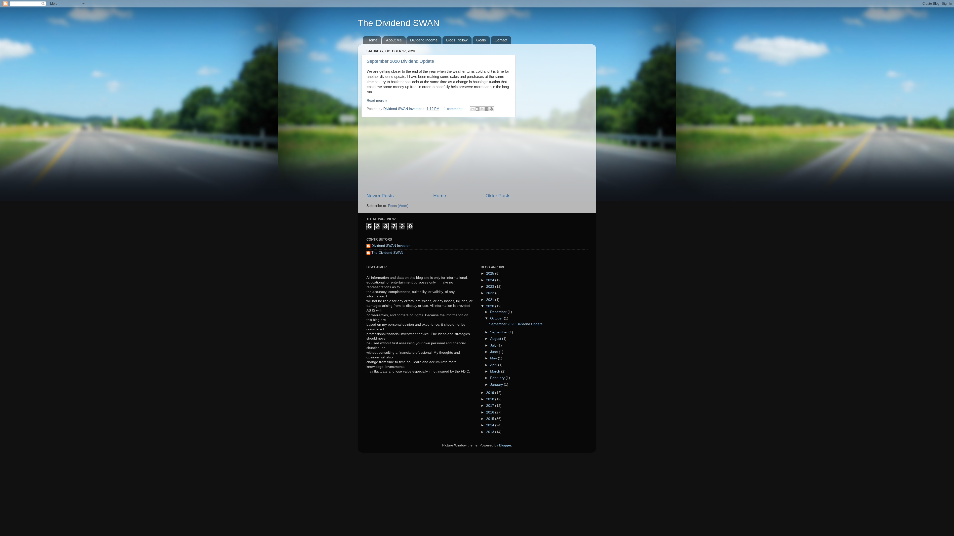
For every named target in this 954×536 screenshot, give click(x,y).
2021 (490, 300)
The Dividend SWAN (398, 23)
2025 (490, 273)
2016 (490, 412)
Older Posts (498, 195)
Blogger (505, 445)
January (497, 384)
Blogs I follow (457, 40)
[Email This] (472, 108)
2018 (490, 399)
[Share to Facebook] (486, 108)
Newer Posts (380, 195)
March (495, 371)
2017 (490, 406)
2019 (490, 393)
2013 (490, 432)
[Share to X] (481, 108)
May (494, 358)
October (497, 318)
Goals (481, 40)
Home (372, 40)
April (494, 365)
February (498, 378)
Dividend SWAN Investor (390, 246)
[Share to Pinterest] (491, 108)
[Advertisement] (438, 155)
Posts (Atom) (398, 206)
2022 (490, 293)
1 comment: (454, 109)
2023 (490, 286)
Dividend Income (423, 40)
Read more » (377, 100)
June (494, 352)
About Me (394, 40)
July (493, 345)
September (499, 332)
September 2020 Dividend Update (400, 61)
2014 (490, 425)
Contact (501, 40)
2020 (490, 306)
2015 (490, 419)
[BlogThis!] (477, 108)
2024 (490, 280)
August (496, 339)
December (499, 312)
